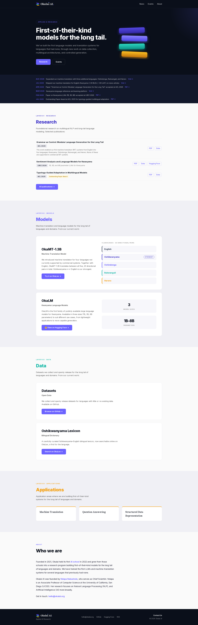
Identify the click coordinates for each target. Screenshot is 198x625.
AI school (74, 562)
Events (150, 4)
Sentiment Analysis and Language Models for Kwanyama (64, 161)
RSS (118, 617)
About (159, 4)
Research (43, 62)
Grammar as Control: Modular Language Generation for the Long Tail (70, 142)
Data (158, 148)
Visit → (130, 79)
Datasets (49, 391)
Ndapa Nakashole (69, 579)
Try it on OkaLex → (53, 276)
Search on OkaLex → (54, 452)
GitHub (98, 617)
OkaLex (45, 444)
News (141, 4)
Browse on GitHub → (54, 411)
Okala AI (47, 4)
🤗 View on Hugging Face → (57, 327)
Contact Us (157, 615)
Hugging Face (154, 164)
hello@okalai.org (56, 596)
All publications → (47, 187)
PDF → (127, 87)
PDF (150, 148)
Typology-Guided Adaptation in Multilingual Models (61, 173)
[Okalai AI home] (37, 4)
